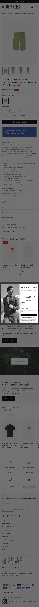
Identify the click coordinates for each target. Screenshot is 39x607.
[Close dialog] (37, 285)
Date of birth (22, 302)
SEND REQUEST (29, 314)
